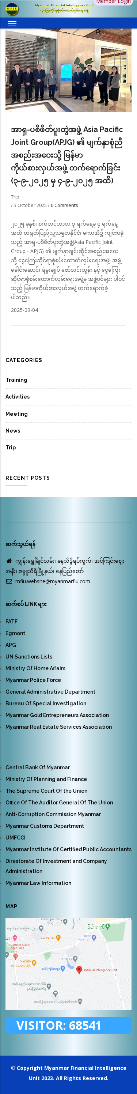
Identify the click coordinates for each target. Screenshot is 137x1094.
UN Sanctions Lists (28, 657)
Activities (17, 397)
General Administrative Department (50, 692)
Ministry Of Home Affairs (35, 668)
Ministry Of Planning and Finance (46, 779)
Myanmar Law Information (38, 883)
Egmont (15, 633)
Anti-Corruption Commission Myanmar (53, 814)
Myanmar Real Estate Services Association (58, 727)
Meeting (16, 414)
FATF (11, 622)
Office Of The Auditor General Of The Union (59, 803)
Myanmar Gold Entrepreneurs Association (57, 715)
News (12, 431)
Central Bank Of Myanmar (37, 767)
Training (16, 380)
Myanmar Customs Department (44, 826)
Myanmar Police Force (33, 680)
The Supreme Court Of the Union (46, 791)
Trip (10, 447)
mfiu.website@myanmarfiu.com (52, 581)
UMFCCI (15, 838)
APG (10, 645)
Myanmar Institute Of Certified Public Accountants (68, 849)
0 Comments (64, 205)
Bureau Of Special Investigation (45, 703)
